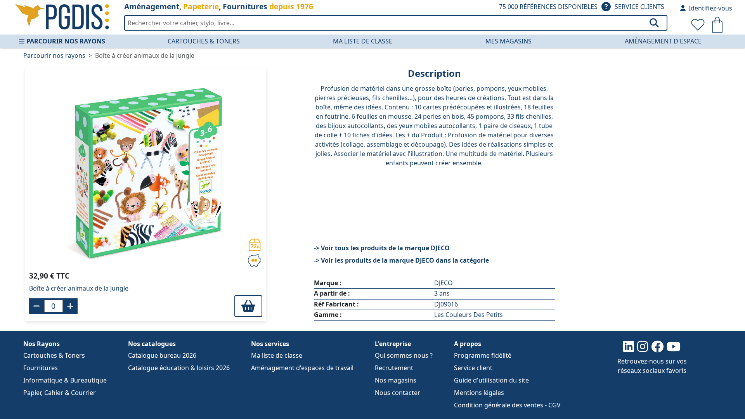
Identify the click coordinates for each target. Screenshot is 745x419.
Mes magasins (508, 41)
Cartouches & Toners (204, 41)
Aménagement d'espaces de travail (302, 368)
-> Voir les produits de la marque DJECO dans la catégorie (401, 260)
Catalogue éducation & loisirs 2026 (179, 368)
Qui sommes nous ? (404, 355)
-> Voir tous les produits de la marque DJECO (382, 248)
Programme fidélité (482, 355)
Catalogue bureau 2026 (162, 355)
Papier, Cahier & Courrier (59, 392)
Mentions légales (479, 392)
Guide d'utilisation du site (491, 380)
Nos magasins (395, 380)
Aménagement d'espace (663, 41)
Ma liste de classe (362, 41)
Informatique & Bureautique (65, 380)
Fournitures (40, 368)
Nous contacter (397, 392)
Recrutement (394, 368)
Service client (473, 368)
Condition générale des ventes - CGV (507, 405)
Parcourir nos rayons (65, 41)
